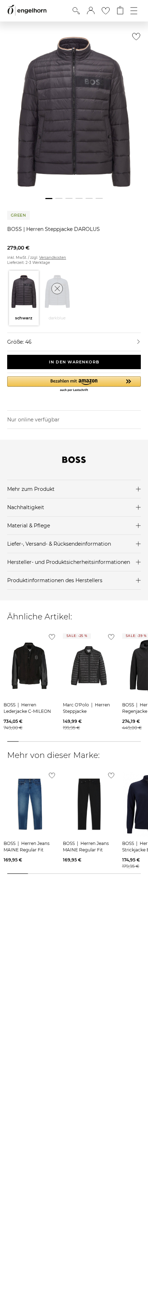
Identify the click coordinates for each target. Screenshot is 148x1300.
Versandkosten (52, 257)
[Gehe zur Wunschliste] (105, 11)
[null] (30, 665)
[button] (90, 11)
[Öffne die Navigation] (134, 11)
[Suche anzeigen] (76, 11)
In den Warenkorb (74, 361)
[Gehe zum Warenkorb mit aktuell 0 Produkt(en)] (120, 11)
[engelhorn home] (27, 10)
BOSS (15, 229)
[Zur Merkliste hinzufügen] (134, 38)
